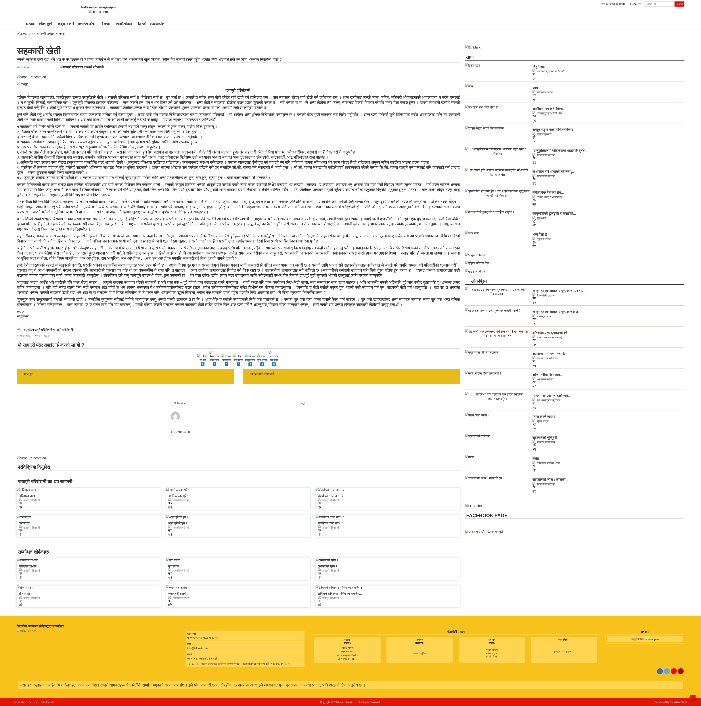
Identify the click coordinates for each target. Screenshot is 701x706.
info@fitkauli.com (197, 648)
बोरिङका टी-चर (28, 566)
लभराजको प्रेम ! (327, 566)
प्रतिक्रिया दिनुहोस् (34, 467)
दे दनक (105, 24)
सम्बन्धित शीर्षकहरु (33, 552)
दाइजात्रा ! (25, 523)
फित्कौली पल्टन (456, 632)
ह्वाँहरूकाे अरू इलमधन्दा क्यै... (551, 333)
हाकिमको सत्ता (27, 496)
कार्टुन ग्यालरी (66, 24)
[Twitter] (667, 671)
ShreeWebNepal (678, 702)
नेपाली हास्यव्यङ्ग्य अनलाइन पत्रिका (98, 7)
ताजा (470, 57)
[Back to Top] (693, 698)
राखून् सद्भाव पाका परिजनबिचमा (553, 130)
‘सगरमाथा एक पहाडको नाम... (552, 396)
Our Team (33, 702)
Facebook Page (486, 515)
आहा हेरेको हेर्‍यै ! (177, 523)
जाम (535, 88)
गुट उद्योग (173, 566)
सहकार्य (645, 632)
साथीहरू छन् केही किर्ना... (549, 109)
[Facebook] (660, 671)
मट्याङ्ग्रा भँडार (86, 24)
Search (679, 4)
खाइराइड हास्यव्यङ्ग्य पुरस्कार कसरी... (558, 312)
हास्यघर (30, 24)
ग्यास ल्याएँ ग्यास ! (544, 417)
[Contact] (681, 671)
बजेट (536, 459)
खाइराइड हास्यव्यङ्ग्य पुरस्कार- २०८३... (559, 291)
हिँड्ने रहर (539, 67)
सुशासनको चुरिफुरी (545, 438)
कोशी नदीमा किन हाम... (548, 375)
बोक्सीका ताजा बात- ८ (330, 523)
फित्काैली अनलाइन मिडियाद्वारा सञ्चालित (40, 626)
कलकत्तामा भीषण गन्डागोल (549, 354)
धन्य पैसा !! (540, 234)
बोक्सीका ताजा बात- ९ (330, 496)
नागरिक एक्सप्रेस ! (179, 496)
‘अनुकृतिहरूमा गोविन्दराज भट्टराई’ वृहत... (560, 151)
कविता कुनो (45, 24)
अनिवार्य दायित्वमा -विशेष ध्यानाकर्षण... (340, 594)
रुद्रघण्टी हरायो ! (178, 594)
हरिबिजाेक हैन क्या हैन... (548, 193)
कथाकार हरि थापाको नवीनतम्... (553, 172)
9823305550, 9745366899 (202, 638)
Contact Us (48, 702)
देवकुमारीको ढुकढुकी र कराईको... (554, 214)
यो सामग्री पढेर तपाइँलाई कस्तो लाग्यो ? (51, 345)
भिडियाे (142, 24)
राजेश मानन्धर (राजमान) (564, 651)
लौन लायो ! (25, 594)
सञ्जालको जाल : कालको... (550, 480)
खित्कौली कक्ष (124, 24)
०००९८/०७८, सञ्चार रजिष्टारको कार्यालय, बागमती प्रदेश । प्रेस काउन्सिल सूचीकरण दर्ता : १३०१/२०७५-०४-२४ (239, 663)
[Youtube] (674, 671)
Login (302, 403)
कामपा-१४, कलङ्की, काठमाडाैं (202, 658)
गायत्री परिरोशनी (94, 67)
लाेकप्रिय (478, 281)
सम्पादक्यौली (157, 24)
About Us (19, 702)
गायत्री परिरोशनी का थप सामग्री (45, 481)
